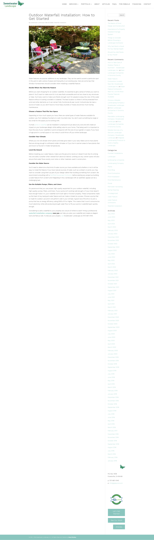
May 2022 (111, 260)
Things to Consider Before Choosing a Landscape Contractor (115, 40)
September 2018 (113, 407)
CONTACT (147, 4)
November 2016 (113, 437)
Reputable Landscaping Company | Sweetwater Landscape (116, 118)
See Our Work (116, 520)
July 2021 (111, 294)
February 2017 (112, 431)
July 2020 (111, 334)
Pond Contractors (114, 173)
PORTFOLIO (85, 4)
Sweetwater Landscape (37, 22)
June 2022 (111, 257)
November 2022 (113, 240)
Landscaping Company (116, 163)
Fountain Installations (115, 153)
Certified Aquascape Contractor (61, 175)
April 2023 (111, 224)
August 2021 (112, 290)
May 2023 (111, 220)
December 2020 (113, 317)
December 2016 (113, 434)
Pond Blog (111, 170)
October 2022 (112, 244)
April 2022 (111, 264)
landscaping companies (116, 160)
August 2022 (112, 250)
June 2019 (111, 377)
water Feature (112, 197)
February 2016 (112, 457)
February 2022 (113, 270)
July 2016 (111, 451)
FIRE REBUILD (124, 4)
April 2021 (111, 304)
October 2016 (112, 441)
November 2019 (113, 360)
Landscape (111, 156)
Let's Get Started (116, 512)
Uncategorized (113, 193)
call (62, 216)
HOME (64, 4)
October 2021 (112, 284)
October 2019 (112, 364)
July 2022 (111, 254)
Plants (110, 167)
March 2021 (112, 307)
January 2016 (112, 461)
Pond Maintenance (114, 180)
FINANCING (136, 4)
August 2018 (112, 411)
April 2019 (111, 384)
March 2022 (112, 267)
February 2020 (113, 350)
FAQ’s (114, 4)
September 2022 (113, 247)
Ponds (110, 183)
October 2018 (112, 404)
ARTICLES (106, 4)
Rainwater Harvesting (115, 187)
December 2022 (113, 237)
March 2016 (112, 454)
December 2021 (113, 277)
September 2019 (113, 367)
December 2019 (113, 357)
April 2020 (111, 344)
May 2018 (111, 421)
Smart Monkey (72, 537)
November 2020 (113, 320)
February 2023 (113, 230)
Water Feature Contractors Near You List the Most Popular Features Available (116, 92)
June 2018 (111, 417)
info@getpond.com (116, 483)
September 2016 (113, 444)
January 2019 (112, 394)
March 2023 (112, 227)
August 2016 (112, 447)
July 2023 (111, 214)
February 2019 (112, 390)
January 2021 (112, 314)
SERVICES (73, 4)
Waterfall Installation (60, 22)
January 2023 (112, 234)
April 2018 (111, 424)
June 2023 (111, 217)
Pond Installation (114, 177)
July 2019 (111, 374)
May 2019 (111, 380)
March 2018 (112, 427)
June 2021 (111, 297)
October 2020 (112, 324)
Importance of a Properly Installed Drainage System (116, 31)
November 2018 (113, 401)
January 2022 (112, 274)
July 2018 (111, 414)
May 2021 (111, 300)
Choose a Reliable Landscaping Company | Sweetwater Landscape (116, 102)
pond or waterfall (40, 125)
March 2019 (112, 387)
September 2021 (113, 287)
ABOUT (97, 4)
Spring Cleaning (113, 190)
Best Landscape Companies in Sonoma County (116, 72)
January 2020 (112, 354)
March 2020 (112, 347)
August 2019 (112, 370)
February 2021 (112, 310)
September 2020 (113, 327)
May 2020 (111, 340)
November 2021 (113, 280)
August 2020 (112, 330)
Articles (119, 527)
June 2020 (111, 337)
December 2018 (113, 397)
